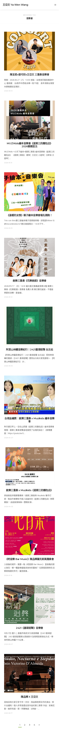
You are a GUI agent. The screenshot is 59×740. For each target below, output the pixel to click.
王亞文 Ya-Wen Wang (15, 5)
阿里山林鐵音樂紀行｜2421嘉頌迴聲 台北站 (29, 349)
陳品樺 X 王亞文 (29, 696)
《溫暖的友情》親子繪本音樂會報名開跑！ (29, 215)
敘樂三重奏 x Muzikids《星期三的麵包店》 (29, 490)
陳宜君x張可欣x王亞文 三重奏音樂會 (29, 74)
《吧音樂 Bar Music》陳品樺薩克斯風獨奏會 (29, 559)
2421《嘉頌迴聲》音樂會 (29, 627)
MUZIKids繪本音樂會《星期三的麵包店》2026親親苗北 (29, 145)
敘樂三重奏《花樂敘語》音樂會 (29, 280)
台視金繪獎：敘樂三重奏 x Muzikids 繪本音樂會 (29, 420)
